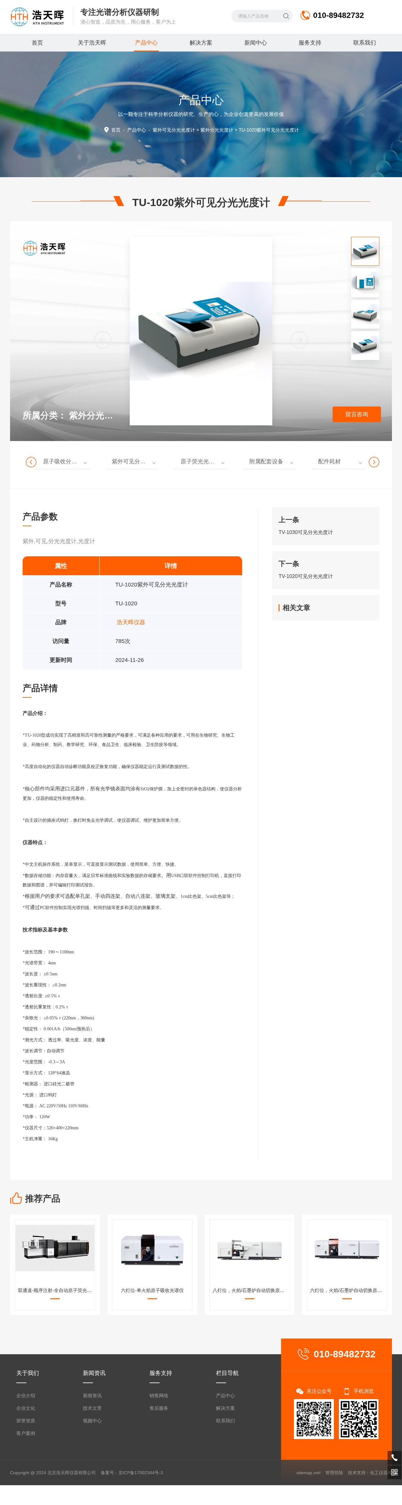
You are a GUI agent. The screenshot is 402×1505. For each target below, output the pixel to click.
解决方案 (201, 43)
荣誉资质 (25, 1420)
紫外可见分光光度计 (174, 130)
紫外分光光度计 (216, 130)
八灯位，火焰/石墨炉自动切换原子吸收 (251, 1290)
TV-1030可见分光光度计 (306, 532)
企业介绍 (25, 1395)
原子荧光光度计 (200, 461)
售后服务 (158, 1408)
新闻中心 (255, 43)
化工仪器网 (381, 1472)
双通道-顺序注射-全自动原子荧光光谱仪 (56, 1290)
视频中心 (92, 1420)
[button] (299, 340)
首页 (37, 43)
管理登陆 (334, 1472)
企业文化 (25, 1408)
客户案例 (25, 1433)
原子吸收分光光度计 (66, 461)
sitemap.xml (308, 1472)
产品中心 (146, 43)
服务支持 (310, 43)
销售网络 (158, 1395)
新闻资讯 (92, 1395)
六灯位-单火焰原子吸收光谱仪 (152, 1290)
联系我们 (364, 43)
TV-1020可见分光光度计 (306, 576)
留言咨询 (356, 414)
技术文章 (92, 1408)
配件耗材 (329, 461)
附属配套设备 (266, 461)
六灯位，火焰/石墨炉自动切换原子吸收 (348, 1290)
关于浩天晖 (92, 43)
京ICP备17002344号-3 (140, 1472)
